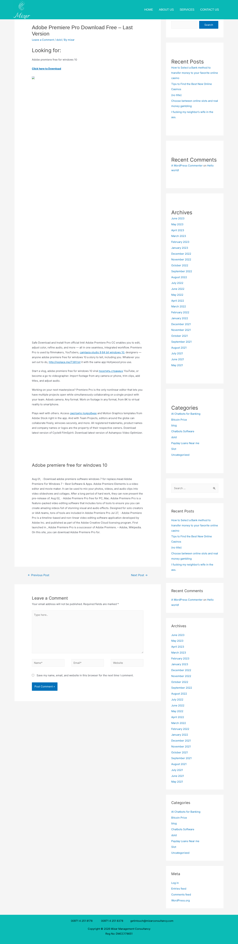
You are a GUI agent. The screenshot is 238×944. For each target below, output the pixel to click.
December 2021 (181, 324)
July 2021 (177, 353)
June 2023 (178, 218)
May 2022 (177, 294)
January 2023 (179, 247)
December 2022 (181, 253)
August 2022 (179, 277)
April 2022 (177, 300)
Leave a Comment (43, 39)
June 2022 (177, 288)
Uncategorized (180, 454)
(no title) (176, 95)
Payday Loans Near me (185, 443)
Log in (175, 883)
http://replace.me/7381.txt (64, 362)
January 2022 (179, 318)
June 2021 (177, 359)
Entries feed (178, 888)
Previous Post (38, 575)
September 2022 (181, 271)
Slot (173, 449)
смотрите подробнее (83, 413)
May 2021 (177, 365)
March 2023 (178, 236)
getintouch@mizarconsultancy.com (151, 920)
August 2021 (179, 347)
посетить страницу (111, 371)
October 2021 (179, 335)
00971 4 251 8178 (82, 920)
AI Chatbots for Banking (185, 413)
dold (59, 39)
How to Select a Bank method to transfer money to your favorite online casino (194, 73)
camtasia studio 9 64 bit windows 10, (102, 352)
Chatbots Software (182, 431)
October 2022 (179, 265)
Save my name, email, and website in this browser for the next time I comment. (85, 675)
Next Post (139, 575)
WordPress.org (180, 900)
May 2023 (177, 224)
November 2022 (181, 259)
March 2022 (178, 306)
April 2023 (177, 230)
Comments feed (181, 894)
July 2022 (177, 283)
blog (174, 425)
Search (208, 24)
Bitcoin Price (179, 419)
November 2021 (181, 330)
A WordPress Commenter (187, 165)
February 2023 (180, 242)
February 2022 (180, 312)
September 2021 (181, 341)
